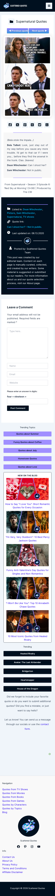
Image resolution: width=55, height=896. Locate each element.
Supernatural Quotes (31, 21)
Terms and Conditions (14, 868)
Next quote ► (39, 30)
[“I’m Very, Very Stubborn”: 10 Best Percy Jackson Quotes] (27, 522)
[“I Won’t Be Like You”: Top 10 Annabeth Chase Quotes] (27, 588)
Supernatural (14, 216)
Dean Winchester (32, 209)
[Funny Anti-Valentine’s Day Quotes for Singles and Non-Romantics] (27, 555)
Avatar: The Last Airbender (27, 662)
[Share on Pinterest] (25, 125)
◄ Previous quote (18, 30)
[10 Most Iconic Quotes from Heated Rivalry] (27, 621)
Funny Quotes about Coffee (28, 442)
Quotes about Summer (27, 434)
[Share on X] (17, 125)
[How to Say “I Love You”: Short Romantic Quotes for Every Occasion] (27, 489)
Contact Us (8, 857)
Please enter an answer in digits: (22, 391)
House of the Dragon (27, 688)
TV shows (28, 216)
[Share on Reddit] (40, 125)
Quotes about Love (27, 467)
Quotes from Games (13, 800)
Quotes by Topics (12, 808)
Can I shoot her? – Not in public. (24, 227)
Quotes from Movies (13, 793)
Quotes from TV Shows (15, 789)
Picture (11, 213)
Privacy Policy (9, 864)
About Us (7, 860)
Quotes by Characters (14, 804)
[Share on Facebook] (10, 125)
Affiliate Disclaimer (12, 872)
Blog (4, 812)
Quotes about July (27, 450)
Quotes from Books (13, 797)
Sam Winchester (25, 213)
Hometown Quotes (27, 458)
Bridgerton (27, 671)
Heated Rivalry (27, 653)
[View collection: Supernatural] (11, 22)
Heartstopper (27, 680)
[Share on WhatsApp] (47, 125)
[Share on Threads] (32, 125)
